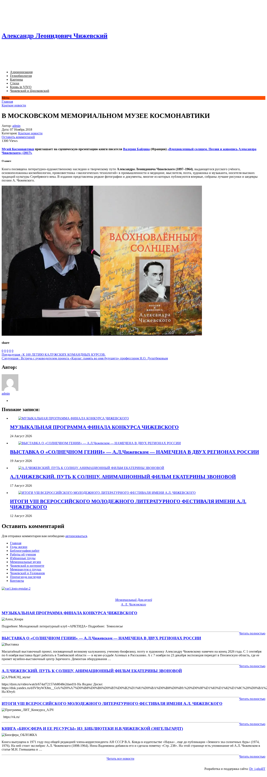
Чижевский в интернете (27, 565)
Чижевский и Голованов (27, 573)
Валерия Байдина (136, 149)
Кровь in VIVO (20, 87)
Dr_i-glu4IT (257, 769)
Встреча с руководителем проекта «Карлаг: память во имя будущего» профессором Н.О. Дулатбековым (85, 358)
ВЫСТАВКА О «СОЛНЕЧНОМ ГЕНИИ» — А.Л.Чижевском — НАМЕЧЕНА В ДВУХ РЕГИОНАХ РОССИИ (134, 452)
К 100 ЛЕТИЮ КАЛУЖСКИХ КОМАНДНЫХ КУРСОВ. (54, 354)
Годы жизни (18, 547)
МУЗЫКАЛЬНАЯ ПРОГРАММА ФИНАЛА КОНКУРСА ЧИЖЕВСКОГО (94, 427)
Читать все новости (120, 758)
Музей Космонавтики (18, 149)
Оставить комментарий (18, 137)
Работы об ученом (23, 554)
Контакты (17, 580)
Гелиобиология (21, 76)
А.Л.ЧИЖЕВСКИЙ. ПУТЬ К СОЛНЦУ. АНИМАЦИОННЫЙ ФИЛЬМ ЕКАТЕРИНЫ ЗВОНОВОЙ (123, 476)
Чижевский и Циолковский (29, 91)
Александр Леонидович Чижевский (54, 35)
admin (16, 126)
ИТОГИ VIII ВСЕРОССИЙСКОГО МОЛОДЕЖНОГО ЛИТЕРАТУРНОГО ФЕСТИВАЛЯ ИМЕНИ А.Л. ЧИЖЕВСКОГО (112, 703)
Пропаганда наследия (25, 577)
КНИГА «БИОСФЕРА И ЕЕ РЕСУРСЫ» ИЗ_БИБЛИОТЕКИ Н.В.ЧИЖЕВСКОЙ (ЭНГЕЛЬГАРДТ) (92, 728)
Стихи (14, 83)
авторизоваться (76, 536)
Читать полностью (252, 633)
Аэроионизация (21, 72)
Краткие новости (14, 105)
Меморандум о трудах (25, 569)
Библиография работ (24, 550)
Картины (16, 79)
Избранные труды (22, 558)
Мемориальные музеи (25, 562)
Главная (7, 101)
